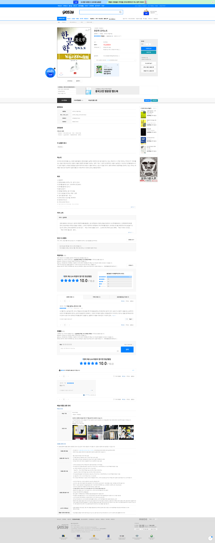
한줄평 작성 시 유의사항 (133, 344)
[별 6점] (67, 344)
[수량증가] (152, 44)
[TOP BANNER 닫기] (213, 2)
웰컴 (59, 22)
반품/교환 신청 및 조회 (84, 450)
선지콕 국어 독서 (150, 137)
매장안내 (86, 18)
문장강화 (149, 128)
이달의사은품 (139, 18)
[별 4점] (65, 344)
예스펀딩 (101, 18)
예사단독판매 (131, 18)
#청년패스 (60, 146)
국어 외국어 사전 (67, 133)
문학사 (79, 134)
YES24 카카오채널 (140, 519)
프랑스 (106, 70)
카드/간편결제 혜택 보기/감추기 (119, 56)
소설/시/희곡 (66, 134)
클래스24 (106, 18)
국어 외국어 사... (73, 22)
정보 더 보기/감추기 (105, 36)
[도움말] (100, 47)
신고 (82, 308)
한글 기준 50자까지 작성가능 (68, 348)
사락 (96, 18)
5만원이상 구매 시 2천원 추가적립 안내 (119, 49)
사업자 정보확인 (102, 528)
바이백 (81, 18)
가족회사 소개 (153, 519)
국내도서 (64, 22)
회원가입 (140, 5)
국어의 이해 (89, 22)
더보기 (154, 108)
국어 (82, 22)
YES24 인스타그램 (146, 519)
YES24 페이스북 (142, 519)
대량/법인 (155, 18)
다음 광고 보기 (157, 14)
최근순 (122, 301)
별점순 (132, 301)
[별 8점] (69, 344)
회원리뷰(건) (110, 36)
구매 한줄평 (118, 376)
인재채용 (64, 519)
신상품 (73, 18)
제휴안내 (102, 519)
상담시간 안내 (153, 529)
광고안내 (97, 519)
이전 (63, 301)
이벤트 (77, 18)
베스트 (69, 18)
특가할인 (145, 18)
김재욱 (95, 33)
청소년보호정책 (84, 519)
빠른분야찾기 (62, 18)
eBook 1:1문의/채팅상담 (150, 526)
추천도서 (150, 18)
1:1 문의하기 (138, 529)
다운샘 (101, 33)
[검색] (120, 12)
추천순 (127, 301)
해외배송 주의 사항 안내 (148, 57)
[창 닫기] (117, 65)
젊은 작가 (125, 18)
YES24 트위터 (144, 519)
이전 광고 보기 (156, 14)
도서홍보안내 (91, 519)
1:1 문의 (91, 450)
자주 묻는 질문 (146, 529)
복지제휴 (107, 519)
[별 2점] (63, 344)
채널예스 (92, 18)
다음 (67, 301)
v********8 (70, 308)
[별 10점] (71, 344)
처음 (60, 301)
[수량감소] (145, 44)
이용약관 (69, 519)
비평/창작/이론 (73, 134)
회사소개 (59, 519)
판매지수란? (120, 36)
